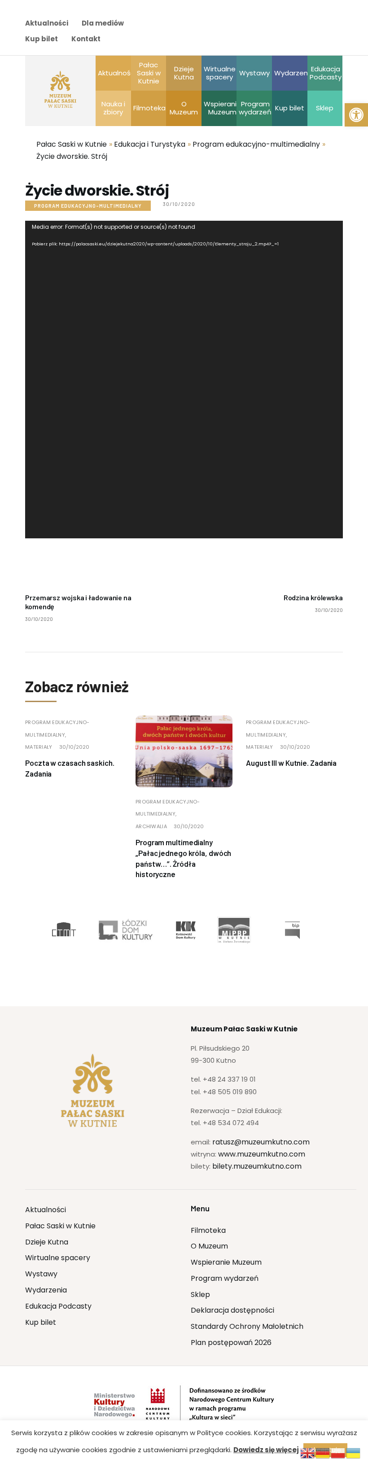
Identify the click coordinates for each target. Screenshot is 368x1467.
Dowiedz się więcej (266, 1449)
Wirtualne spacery (57, 1258)
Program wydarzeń (224, 1278)
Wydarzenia (46, 1290)
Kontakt (86, 39)
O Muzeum (209, 1246)
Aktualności (46, 23)
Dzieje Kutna (46, 1242)
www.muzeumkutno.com (261, 1154)
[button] (356, 115)
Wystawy (41, 1274)
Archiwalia (151, 826)
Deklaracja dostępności (232, 1310)
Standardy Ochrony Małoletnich (247, 1326)
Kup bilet (41, 39)
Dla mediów (103, 23)
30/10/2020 (74, 747)
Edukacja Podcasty (58, 1306)
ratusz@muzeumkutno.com (261, 1142)
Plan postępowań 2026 (231, 1342)
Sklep (200, 1294)
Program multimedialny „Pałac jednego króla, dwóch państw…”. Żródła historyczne (183, 858)
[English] (307, 1452)
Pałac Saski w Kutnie (60, 1226)
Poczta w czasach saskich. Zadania (69, 768)
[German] (323, 1452)
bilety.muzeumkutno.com (257, 1166)
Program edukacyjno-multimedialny (88, 206)
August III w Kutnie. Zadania (291, 762)
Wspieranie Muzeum (226, 1262)
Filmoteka (208, 1230)
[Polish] (338, 1452)
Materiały (39, 747)
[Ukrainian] (353, 1452)
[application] (184, 379)
